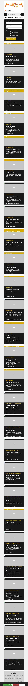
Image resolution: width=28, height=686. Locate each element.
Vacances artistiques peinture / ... (12, 639)
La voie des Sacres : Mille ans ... (12, 359)
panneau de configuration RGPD (15, 678)
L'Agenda (9, 10)
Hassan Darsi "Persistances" (11, 429)
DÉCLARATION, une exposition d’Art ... (12, 406)
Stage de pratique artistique (11, 616)
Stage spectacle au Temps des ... (12, 592)
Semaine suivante (18, 17)
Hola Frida (9, 79)
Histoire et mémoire (12, 219)
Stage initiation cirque (13, 662)
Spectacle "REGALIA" (13, 149)
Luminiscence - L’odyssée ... (11, 57)
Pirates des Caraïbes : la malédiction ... (14, 243)
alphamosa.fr (20, 681)
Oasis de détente (11, 545)
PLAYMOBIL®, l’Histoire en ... (13, 569)
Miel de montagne (11, 103)
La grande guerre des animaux (13, 499)
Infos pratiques (9, 12)
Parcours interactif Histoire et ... (12, 196)
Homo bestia (10, 522)
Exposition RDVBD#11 (13, 452)
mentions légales (14, 676)
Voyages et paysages (13, 475)
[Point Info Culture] (14, 5)
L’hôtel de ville (10, 173)
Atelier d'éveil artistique (14, 312)
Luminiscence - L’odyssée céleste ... (12, 266)
